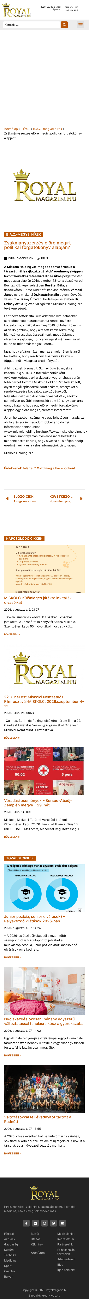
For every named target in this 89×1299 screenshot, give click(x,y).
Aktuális (9, 1239)
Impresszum (65, 1239)
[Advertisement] (44, 80)
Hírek (25, 129)
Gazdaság (11, 1244)
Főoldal (9, 1233)
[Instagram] (44, 1223)
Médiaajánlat (66, 1233)
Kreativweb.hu (51, 1295)
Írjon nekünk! (66, 1270)
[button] (80, 24)
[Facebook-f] (26, 1223)
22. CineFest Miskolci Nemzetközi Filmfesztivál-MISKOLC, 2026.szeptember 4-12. (44, 701)
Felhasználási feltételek (66, 1252)
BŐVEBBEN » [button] (12, 634)
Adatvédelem (66, 1259)
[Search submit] (64, 24)
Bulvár (8, 1276)
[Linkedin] (35, 1223)
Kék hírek (37, 1244)
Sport (8, 1265)
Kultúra (9, 1249)
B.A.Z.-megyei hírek (47, 129)
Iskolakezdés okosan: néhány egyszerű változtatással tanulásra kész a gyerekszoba (43, 1021)
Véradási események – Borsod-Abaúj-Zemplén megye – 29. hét (38, 802)
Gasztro (9, 1271)
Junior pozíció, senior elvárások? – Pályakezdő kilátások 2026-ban (34, 918)
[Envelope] (62, 1223)
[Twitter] (53, 1223)
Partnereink (65, 1244)
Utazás (35, 1239)
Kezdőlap (11, 129)
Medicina (10, 1260)
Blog (60, 1264)
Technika (10, 1255)
